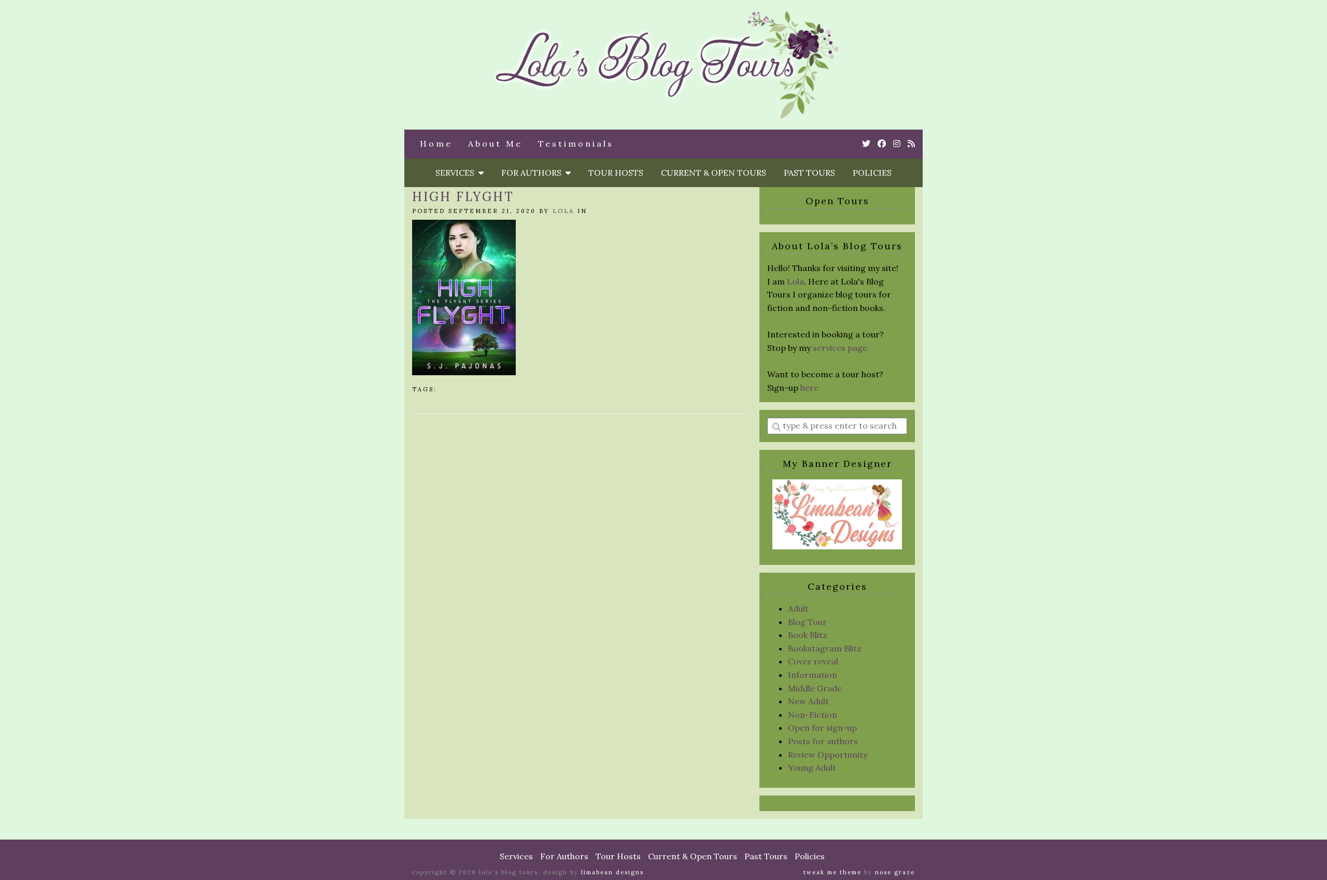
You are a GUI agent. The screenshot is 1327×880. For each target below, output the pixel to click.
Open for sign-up (822, 727)
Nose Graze (895, 872)
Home (436, 143)
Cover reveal (813, 661)
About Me (495, 143)
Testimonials (576, 143)
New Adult (808, 701)
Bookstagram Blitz (825, 648)
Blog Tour (807, 622)
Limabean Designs (612, 872)
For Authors (533, 172)
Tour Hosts (615, 172)
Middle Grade (815, 688)
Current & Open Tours (713, 172)
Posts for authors (823, 741)
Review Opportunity (827, 754)
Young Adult (812, 767)
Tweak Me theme (832, 872)
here (809, 387)
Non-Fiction (812, 714)
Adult (798, 608)
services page (840, 348)
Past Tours (809, 172)
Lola (563, 211)
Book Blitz (807, 635)
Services (456, 172)
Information (812, 675)
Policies (872, 172)
